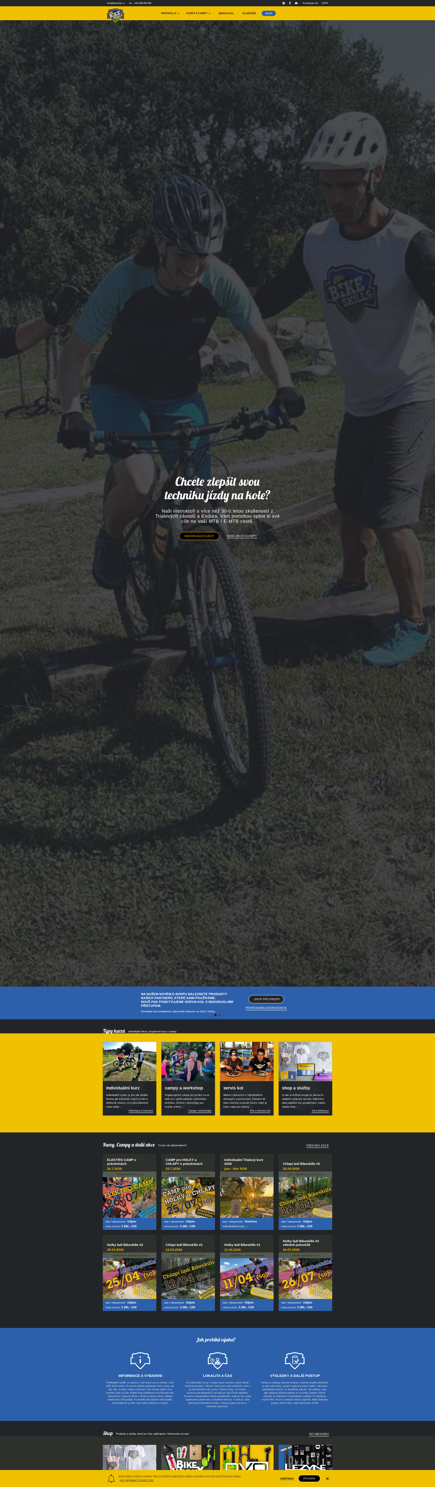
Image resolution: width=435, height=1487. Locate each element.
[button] (170, 13)
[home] (115, 13)
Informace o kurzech (141, 1110)
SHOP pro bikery (267, 999)
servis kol (226, 13)
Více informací (320, 1110)
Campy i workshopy (200, 1110)
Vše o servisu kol (260, 1110)
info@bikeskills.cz (116, 3)
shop (268, 13)
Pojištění (249, 13)
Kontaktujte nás (310, 3)
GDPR (325, 3)
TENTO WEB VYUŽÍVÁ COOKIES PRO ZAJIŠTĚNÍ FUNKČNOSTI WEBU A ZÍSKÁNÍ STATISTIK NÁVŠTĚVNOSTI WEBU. (179, 1476)
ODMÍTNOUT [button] (287, 1478)
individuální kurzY (199, 536)
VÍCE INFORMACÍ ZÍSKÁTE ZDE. (137, 1480)
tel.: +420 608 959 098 (140, 3)
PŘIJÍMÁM (309, 1478)
